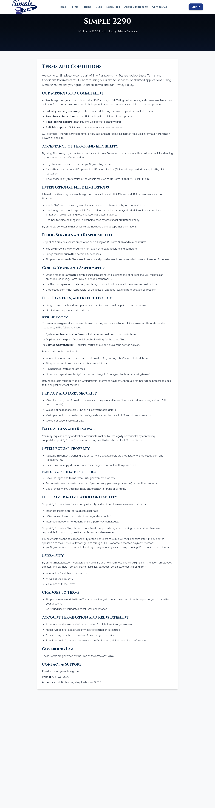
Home (62, 6)
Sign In (196, 6)
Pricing (87, 6)
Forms (74, 6)
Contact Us (159, 6)
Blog (99, 6)
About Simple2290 (136, 6)
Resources (113, 6)
